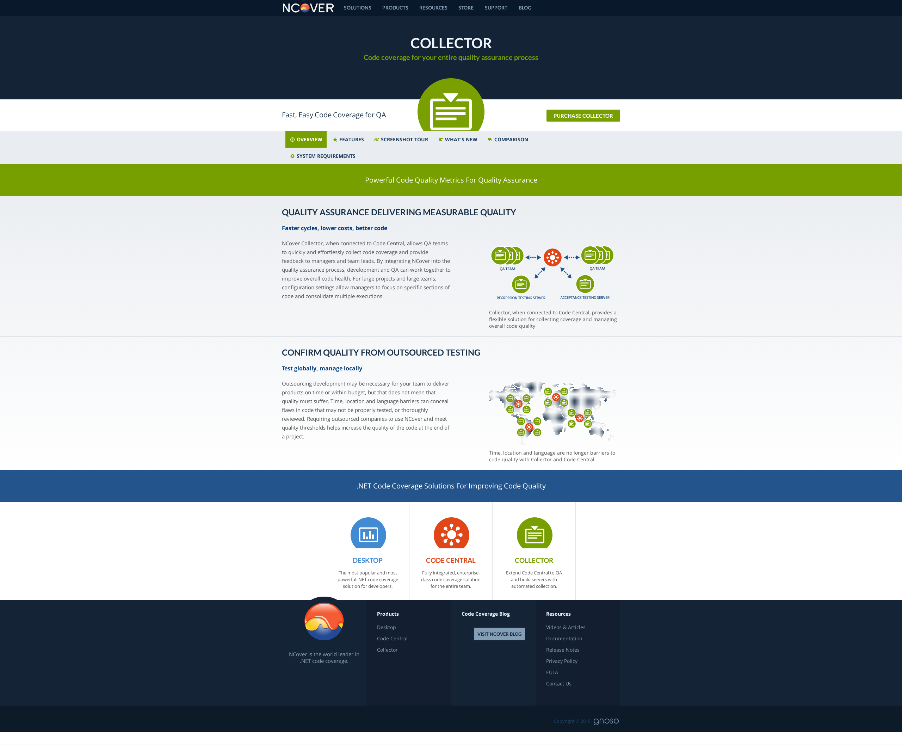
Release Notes (563, 650)
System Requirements (325, 156)
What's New (460, 139)
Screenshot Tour (403, 139)
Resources (433, 8)
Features (351, 139)
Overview (308, 139)
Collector (387, 650)
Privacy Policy (561, 661)
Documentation (564, 638)
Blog (525, 8)
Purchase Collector (583, 115)
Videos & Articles (566, 627)
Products (395, 8)
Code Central (392, 638)
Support (496, 8)
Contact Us (559, 684)
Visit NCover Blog (499, 634)
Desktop (386, 627)
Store (466, 8)
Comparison (510, 139)
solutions (357, 8)
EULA (552, 672)
